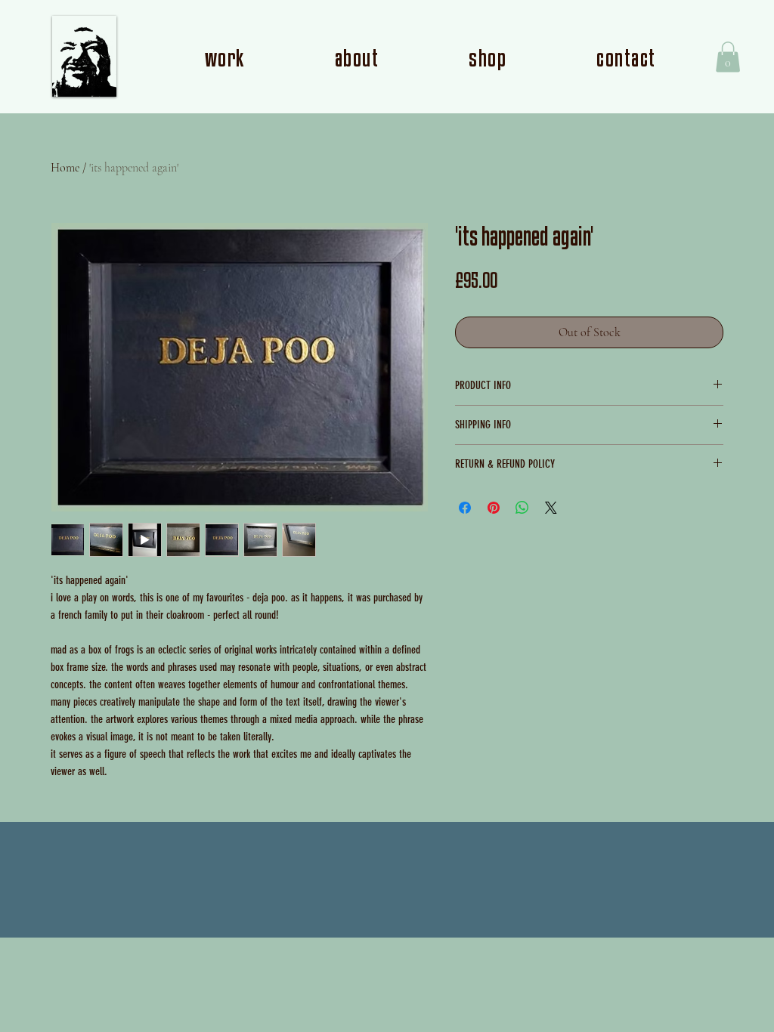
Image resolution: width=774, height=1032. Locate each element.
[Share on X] (551, 508)
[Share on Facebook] (465, 508)
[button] (728, 57)
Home (65, 167)
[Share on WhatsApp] (522, 508)
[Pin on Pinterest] (494, 508)
